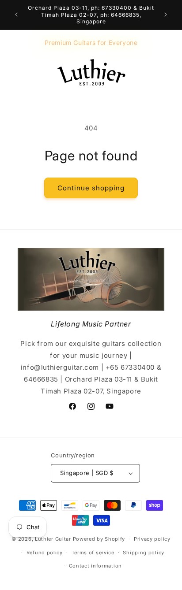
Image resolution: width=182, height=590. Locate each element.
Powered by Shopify (99, 539)
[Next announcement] (165, 14)
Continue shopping (91, 188)
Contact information (95, 566)
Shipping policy (143, 552)
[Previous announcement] (16, 14)
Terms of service (93, 552)
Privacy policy (152, 539)
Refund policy (45, 552)
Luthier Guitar (53, 539)
